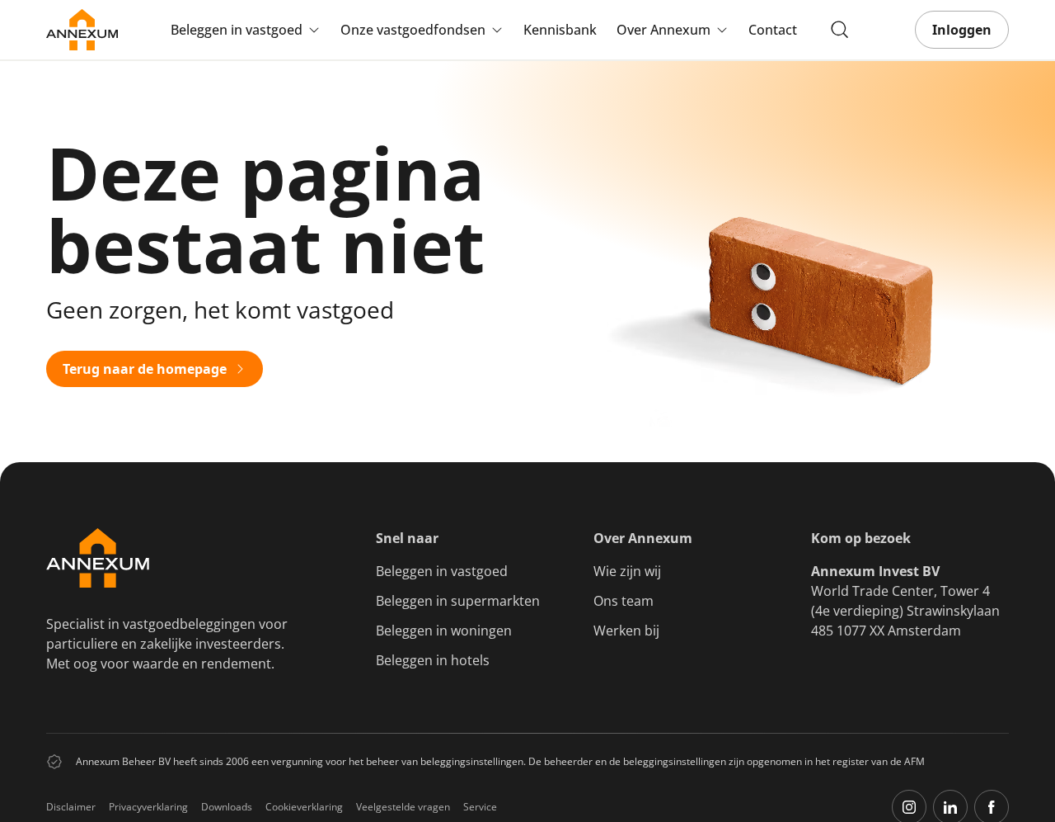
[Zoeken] (840, 30)
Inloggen (962, 30)
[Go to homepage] (82, 29)
